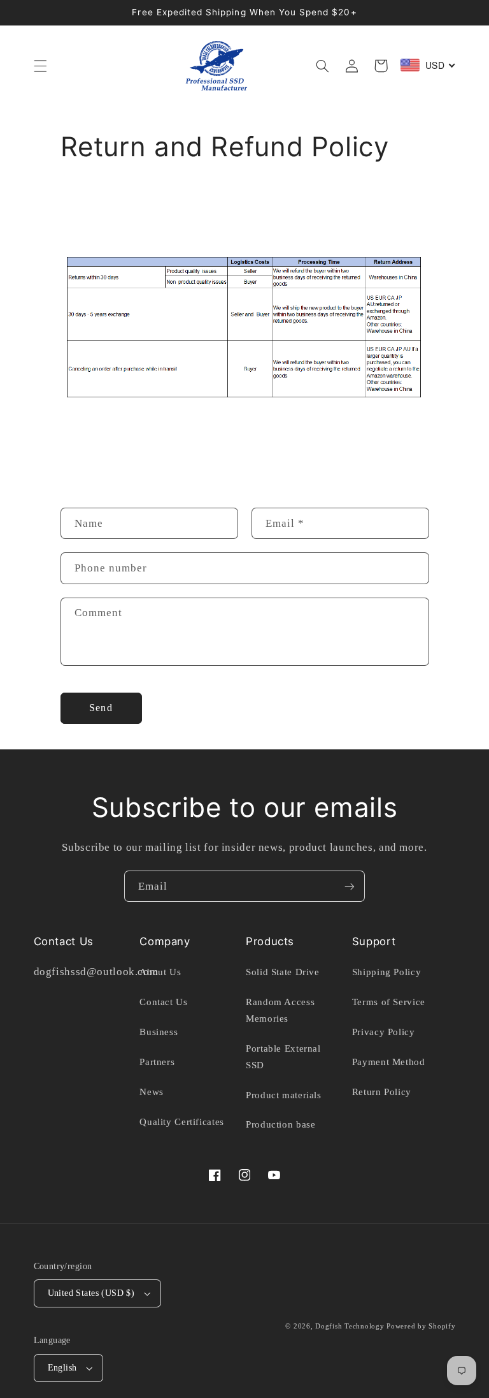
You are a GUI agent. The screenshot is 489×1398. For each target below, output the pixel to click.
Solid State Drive (283, 972)
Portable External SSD (283, 1056)
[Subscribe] (349, 886)
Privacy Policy (383, 1032)
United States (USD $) (91, 1293)
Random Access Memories (280, 1010)
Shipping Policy (386, 972)
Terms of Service (388, 1002)
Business (158, 1032)
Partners (156, 1062)
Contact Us (163, 1002)
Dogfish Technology (349, 1326)
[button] (40, 65)
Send (100, 707)
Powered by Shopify (420, 1326)
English (62, 1367)
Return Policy (381, 1092)
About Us (160, 972)
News (151, 1092)
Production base (280, 1124)
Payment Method (388, 1062)
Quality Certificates (181, 1122)
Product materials (284, 1095)
